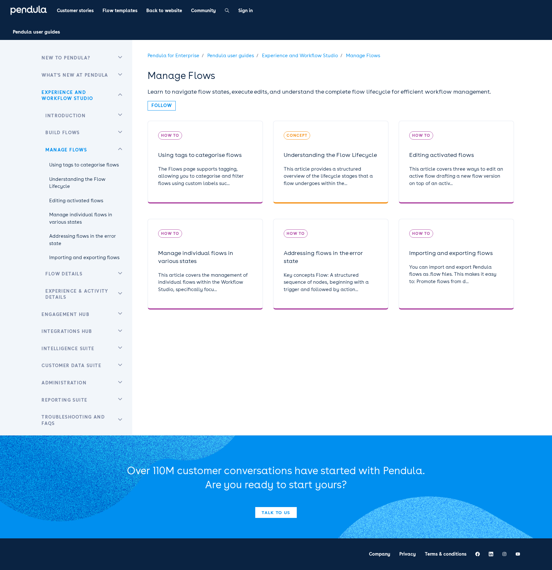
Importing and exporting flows (84, 257)
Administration (64, 382)
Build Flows (62, 132)
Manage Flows (363, 55)
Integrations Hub (67, 331)
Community (203, 10)
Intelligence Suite (68, 348)
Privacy (407, 554)
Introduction (65, 115)
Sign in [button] (245, 10)
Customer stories (75, 10)
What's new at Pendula (75, 75)
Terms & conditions (445, 554)
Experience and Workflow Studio (300, 55)
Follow (161, 105)
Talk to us (276, 512)
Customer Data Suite (71, 365)
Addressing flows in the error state (82, 239)
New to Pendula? (66, 57)
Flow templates (120, 10)
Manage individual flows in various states (80, 218)
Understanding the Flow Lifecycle (77, 182)
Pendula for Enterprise (173, 55)
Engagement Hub (65, 314)
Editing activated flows (76, 201)
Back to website (164, 10)
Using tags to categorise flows (84, 165)
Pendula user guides (36, 32)
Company (379, 554)
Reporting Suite (64, 400)
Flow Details (63, 273)
